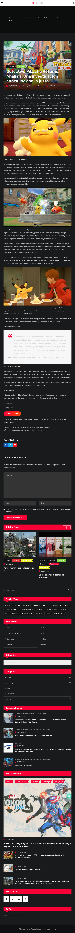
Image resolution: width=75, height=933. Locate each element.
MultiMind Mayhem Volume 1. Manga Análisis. (44, 357)
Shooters (15, 613)
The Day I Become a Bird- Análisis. (28, 869)
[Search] (73, 3)
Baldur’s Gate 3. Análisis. (24, 765)
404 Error (42, 639)
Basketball (36, 605)
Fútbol (67, 605)
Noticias (39, 609)
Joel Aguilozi (27, 86)
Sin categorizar (27, 613)
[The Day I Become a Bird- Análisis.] (8, 868)
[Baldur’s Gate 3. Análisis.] (8, 762)
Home (7, 628)
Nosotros (8, 645)
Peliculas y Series (51, 609)
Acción (7, 605)
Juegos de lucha (27, 609)
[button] (65, 527)
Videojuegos (58, 613)
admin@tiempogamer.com (17, 915)
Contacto (42, 633)
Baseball (26, 605)
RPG (6, 613)
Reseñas (64, 609)
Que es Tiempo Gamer (13, 633)
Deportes (46, 605)
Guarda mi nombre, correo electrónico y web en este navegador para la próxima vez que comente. (38, 510)
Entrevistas (57, 605)
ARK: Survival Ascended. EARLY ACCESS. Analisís (33, 736)
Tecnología (39, 613)
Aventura (16, 605)
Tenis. (48, 613)
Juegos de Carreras (11, 609)
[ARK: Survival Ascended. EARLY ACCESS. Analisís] (8, 733)
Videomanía (9, 639)
